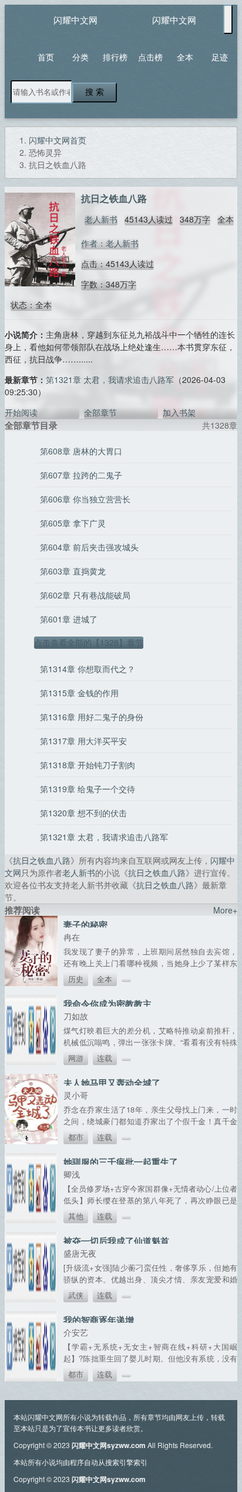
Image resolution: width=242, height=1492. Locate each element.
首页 (46, 57)
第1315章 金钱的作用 (79, 693)
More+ (225, 910)
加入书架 (179, 412)
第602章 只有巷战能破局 (85, 595)
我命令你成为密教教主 (107, 1003)
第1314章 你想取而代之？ (87, 669)
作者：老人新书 (110, 243)
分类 (80, 57)
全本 (185, 57)
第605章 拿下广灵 (73, 523)
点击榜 (150, 57)
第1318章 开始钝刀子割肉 (87, 765)
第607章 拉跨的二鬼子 (81, 475)
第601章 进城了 (69, 619)
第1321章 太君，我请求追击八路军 (110, 379)
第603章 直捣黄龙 (73, 571)
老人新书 (101, 219)
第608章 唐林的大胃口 (81, 451)
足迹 (219, 57)
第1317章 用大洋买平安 (83, 741)
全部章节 (100, 412)
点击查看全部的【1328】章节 (88, 642)
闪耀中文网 (75, 19)
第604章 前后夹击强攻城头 (89, 547)
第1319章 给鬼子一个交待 (87, 789)
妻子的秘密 (85, 924)
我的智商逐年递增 (98, 1319)
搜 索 (94, 92)
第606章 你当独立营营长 (85, 499)
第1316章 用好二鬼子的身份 (91, 717)
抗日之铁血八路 (41, 860)
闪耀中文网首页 (57, 140)
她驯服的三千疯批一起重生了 (120, 1161)
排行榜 (115, 57)
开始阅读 (21, 412)
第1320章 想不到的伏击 (83, 813)
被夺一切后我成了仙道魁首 (116, 1240)
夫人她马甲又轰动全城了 (111, 1082)
